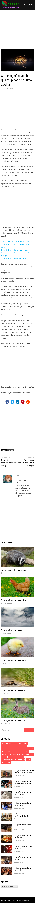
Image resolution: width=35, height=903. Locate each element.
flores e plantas (22, 749)
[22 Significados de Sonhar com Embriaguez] (6, 825)
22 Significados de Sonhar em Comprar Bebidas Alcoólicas (24, 772)
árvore (3, 762)
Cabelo (20, 743)
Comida (12, 746)
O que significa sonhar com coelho (13, 720)
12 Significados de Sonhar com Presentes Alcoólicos (22, 782)
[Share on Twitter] (12, 402)
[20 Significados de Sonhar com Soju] (6, 857)
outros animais (26, 754)
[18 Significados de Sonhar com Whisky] (6, 836)
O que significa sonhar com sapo (13, 690)
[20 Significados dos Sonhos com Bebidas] (6, 868)
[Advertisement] (17, 27)
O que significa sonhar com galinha (13, 660)
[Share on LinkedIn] (17, 402)
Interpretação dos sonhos (20, 900)
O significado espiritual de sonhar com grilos (16, 241)
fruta (29, 749)
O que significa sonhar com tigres (13, 630)
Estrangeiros (5, 749)
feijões (14, 749)
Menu (31, 5)
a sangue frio (8, 743)
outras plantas (16, 754)
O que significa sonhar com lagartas (13, 259)
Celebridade (5, 746)
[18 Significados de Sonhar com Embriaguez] (6, 792)
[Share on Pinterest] (23, 402)
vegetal (20, 759)
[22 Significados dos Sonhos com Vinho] (6, 847)
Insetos (10, 450)
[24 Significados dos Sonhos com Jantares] (6, 803)
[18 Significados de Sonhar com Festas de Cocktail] (6, 814)
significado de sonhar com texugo (13, 570)
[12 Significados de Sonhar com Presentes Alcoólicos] (6, 782)
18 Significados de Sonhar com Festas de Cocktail (22, 815)
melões (4, 754)
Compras (18, 746)
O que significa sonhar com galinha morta (16, 600)
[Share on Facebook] (7, 402)
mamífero (25, 751)
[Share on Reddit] (28, 402)
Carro (25, 743)
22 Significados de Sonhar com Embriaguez (22, 826)
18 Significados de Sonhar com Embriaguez (22, 793)
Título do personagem (7, 759)
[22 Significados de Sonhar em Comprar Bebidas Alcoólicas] (6, 771)
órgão (8, 762)
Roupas (16, 757)
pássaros (4, 757)
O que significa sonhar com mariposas (14, 250)
